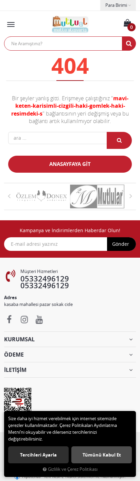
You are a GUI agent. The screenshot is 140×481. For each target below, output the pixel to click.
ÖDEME (14, 354)
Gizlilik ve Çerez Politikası (73, 469)
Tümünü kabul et (102, 455)
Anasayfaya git (70, 164)
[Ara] (129, 43)
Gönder (120, 244)
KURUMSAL (19, 339)
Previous (9, 196)
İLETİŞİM (15, 370)
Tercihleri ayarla (38, 455)
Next (131, 196)
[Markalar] (42, 196)
